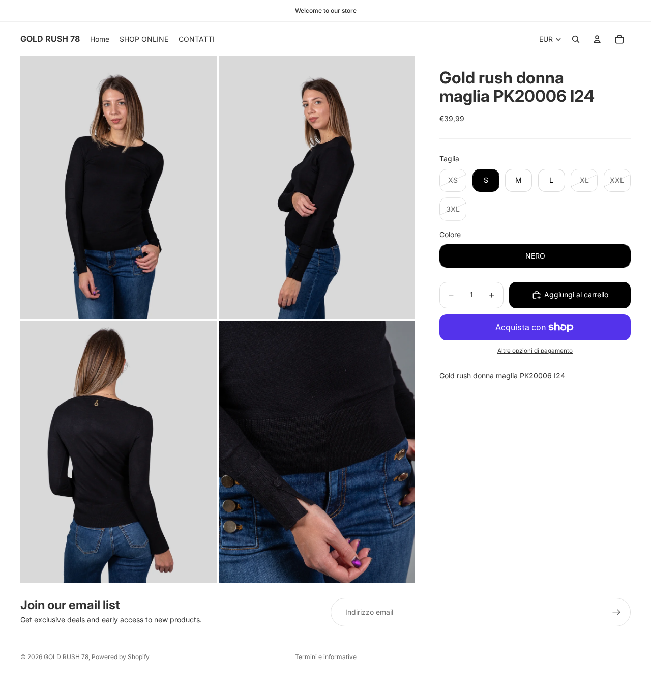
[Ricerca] (576, 39)
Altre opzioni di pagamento (535, 350)
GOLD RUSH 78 (66, 657)
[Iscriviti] (616, 612)
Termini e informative (326, 657)
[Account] (597, 39)
